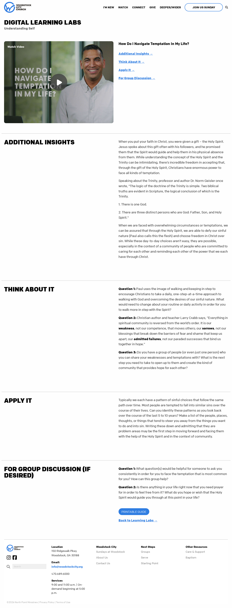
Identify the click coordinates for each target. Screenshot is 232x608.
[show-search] (226, 7)
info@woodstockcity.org (67, 566)
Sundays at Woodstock (110, 551)
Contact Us (103, 563)
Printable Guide (133, 512)
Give (152, 7)
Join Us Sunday (203, 7)
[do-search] (29, 566)
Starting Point (149, 563)
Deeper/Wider (170, 7)
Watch (123, 7)
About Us (102, 557)
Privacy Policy (46, 602)
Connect (138, 7)
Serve (144, 557)
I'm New (108, 7)
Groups (145, 551)
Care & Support (195, 551)
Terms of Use (63, 602)
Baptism (191, 557)
